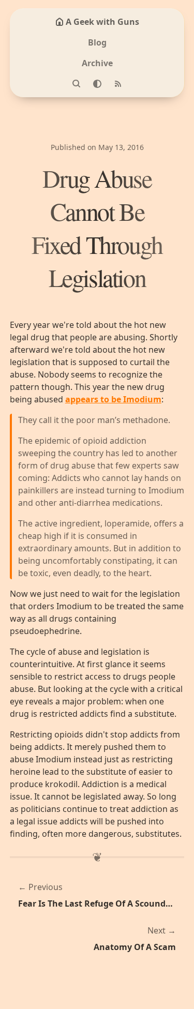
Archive (97, 63)
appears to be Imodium (113, 399)
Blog (97, 42)
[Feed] (118, 83)
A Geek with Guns (102, 21)
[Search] (76, 83)
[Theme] (97, 83)
